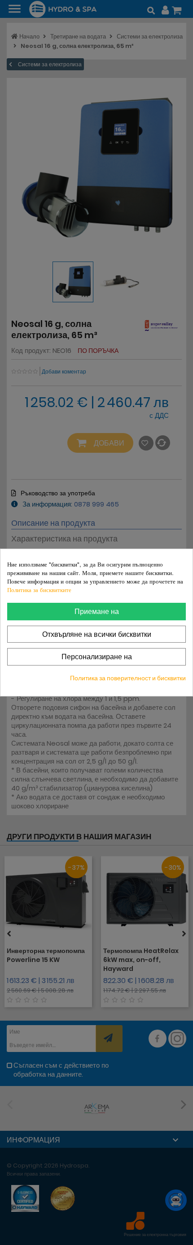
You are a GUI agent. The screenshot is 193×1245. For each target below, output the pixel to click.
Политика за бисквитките (39, 589)
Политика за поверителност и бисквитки (128, 678)
